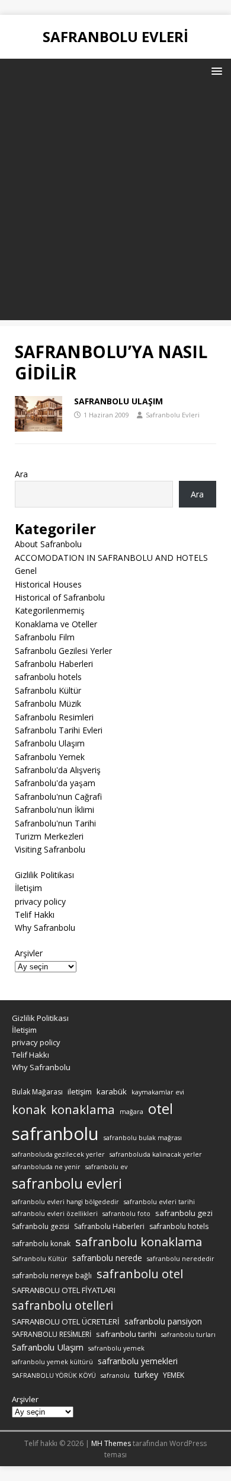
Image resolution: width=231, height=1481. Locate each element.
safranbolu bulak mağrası (143, 1138)
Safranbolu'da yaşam (55, 783)
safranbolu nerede (107, 1257)
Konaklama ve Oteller (56, 624)
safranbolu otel (140, 1274)
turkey (146, 1374)
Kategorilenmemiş (50, 610)
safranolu (115, 1375)
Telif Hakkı (34, 914)
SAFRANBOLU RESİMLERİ (51, 1334)
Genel (26, 570)
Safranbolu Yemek (50, 756)
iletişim (80, 1091)
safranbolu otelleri (62, 1305)
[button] (214, 70)
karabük (112, 1091)
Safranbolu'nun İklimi (54, 809)
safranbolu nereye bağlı (52, 1276)
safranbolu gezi (184, 1213)
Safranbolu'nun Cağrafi (58, 796)
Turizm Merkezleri (49, 836)
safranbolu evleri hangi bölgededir (65, 1202)
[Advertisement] (115, 204)
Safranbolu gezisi (40, 1226)
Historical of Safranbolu (60, 597)
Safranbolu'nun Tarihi (55, 823)
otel (160, 1108)
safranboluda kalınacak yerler (156, 1154)
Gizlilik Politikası (44, 874)
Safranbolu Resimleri (54, 717)
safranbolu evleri (67, 1183)
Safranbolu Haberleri (54, 663)
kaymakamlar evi (157, 1092)
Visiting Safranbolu (50, 849)
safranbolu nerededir (180, 1259)
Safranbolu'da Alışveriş (58, 769)
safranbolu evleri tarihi (159, 1202)
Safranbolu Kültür (48, 690)
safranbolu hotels (48, 676)
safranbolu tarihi (126, 1334)
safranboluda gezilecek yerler (58, 1154)
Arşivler (29, 953)
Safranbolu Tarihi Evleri (58, 730)
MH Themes (111, 1443)
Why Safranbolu (45, 927)
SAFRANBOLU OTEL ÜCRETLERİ (66, 1321)
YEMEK (173, 1375)
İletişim (28, 887)
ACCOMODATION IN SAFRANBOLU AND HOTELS (111, 557)
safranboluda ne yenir (46, 1167)
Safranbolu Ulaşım (50, 743)
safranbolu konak (41, 1244)
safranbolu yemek (116, 1348)
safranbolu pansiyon (163, 1321)
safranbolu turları (188, 1334)
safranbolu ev (106, 1167)
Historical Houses (48, 584)
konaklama (83, 1109)
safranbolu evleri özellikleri (55, 1213)
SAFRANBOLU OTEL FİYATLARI (64, 1290)
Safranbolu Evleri (173, 414)
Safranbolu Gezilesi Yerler (63, 650)
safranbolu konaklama (138, 1241)
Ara (21, 474)
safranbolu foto (126, 1213)
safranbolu (55, 1133)
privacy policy (40, 901)
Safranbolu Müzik (48, 703)
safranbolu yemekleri (138, 1361)
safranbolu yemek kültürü (52, 1362)
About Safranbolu (48, 544)
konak (29, 1110)
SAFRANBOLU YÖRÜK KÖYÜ (54, 1375)
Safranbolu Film (45, 637)
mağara (131, 1111)
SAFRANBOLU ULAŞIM (118, 401)
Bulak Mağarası (37, 1092)
